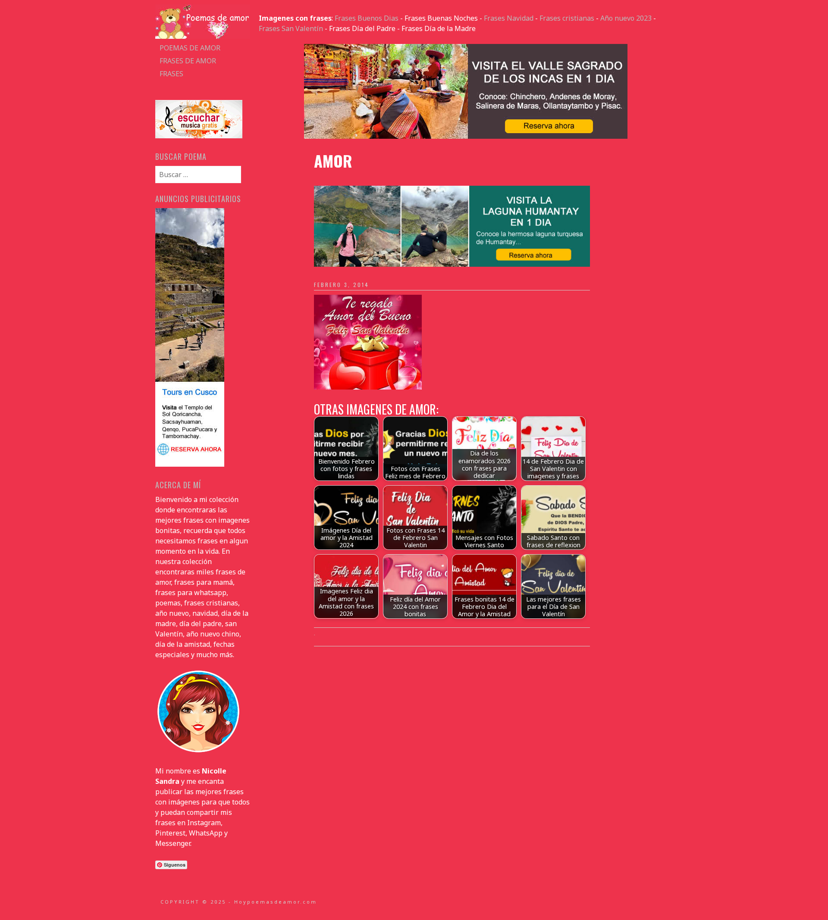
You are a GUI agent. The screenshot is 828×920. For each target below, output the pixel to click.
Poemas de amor (190, 48)
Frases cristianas (566, 18)
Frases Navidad (508, 18)
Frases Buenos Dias (366, 18)
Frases (171, 73)
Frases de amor (188, 60)
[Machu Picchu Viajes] (465, 136)
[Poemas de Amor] (202, 36)
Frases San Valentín (291, 28)
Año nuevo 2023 (626, 18)
